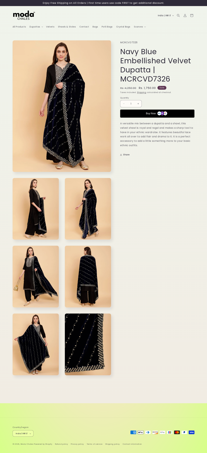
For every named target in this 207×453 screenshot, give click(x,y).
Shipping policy (112, 444)
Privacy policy (77, 444)
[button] (36, 27)
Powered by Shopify (43, 444)
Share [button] (126, 154)
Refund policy (61, 444)
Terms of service (94, 444)
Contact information (132, 444)
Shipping (141, 92)
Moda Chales (27, 444)
